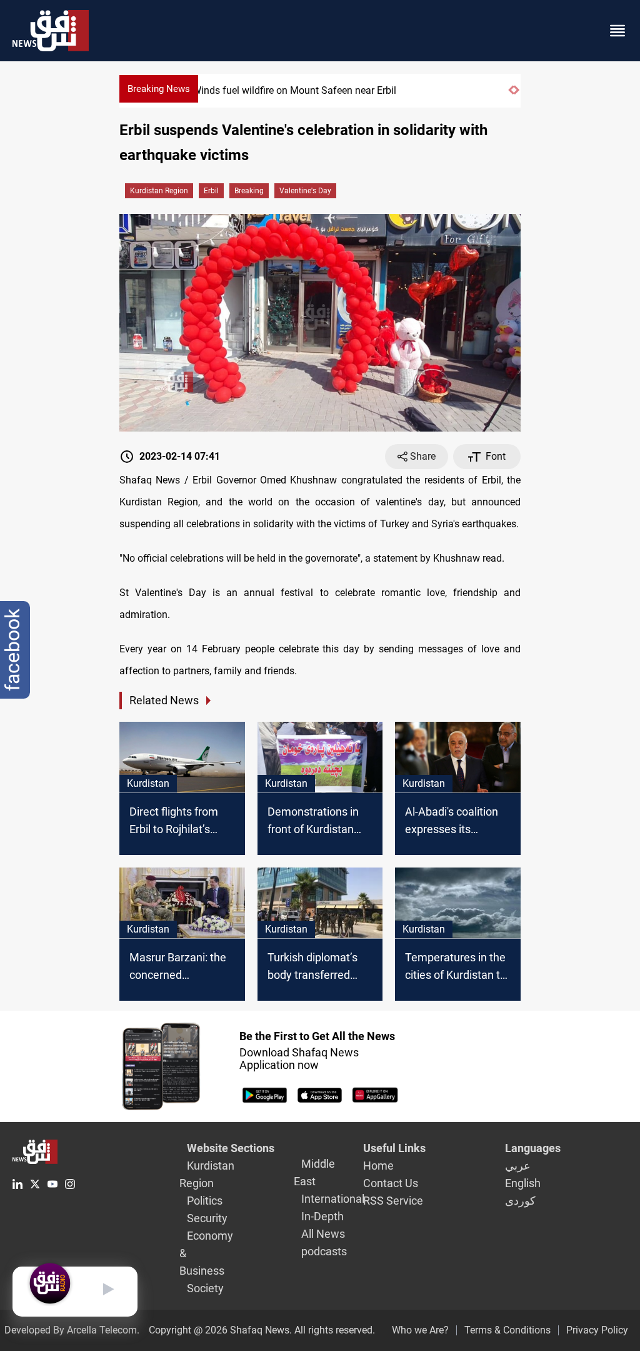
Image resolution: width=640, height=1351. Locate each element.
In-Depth (322, 1216)
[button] (511, 95)
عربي (518, 1165)
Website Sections (230, 1148)
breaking (249, 190)
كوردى (520, 1200)
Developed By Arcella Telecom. (71, 1330)
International (332, 1198)
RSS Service (393, 1200)
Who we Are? (420, 1330)
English (523, 1183)
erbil (211, 190)
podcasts (324, 1251)
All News (323, 1233)
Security (207, 1218)
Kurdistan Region (159, 190)
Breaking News (159, 88)
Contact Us (390, 1183)
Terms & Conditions (507, 1330)
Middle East (314, 1172)
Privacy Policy (597, 1330)
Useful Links (394, 1148)
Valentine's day (305, 190)
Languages (533, 1148)
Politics (204, 1200)
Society (205, 1288)
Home (378, 1165)
